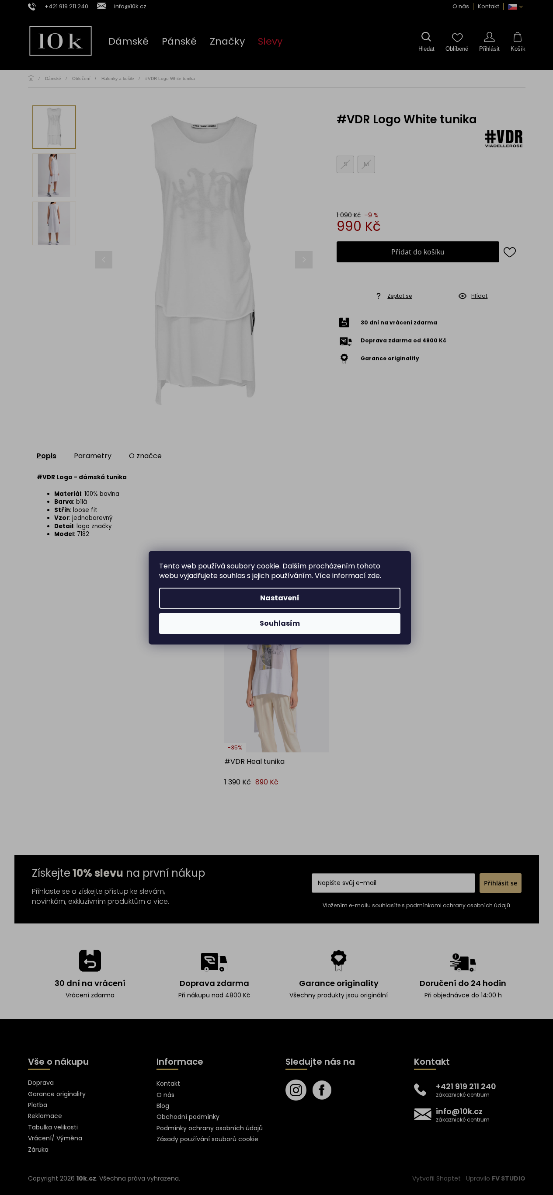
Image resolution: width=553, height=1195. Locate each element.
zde (374, 576)
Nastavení (279, 598)
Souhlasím (280, 623)
